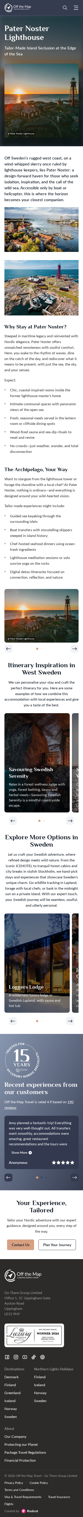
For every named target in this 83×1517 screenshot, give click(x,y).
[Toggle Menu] (76, 7)
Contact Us (20, 1244)
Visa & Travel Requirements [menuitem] (22, 1497)
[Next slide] (75, 649)
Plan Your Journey (57, 1244)
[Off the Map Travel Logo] (17, 7)
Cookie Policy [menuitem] (39, 1483)
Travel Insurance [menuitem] (59, 1497)
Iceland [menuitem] (9, 1400)
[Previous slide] (8, 649)
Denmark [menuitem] (11, 1376)
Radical (29, 1511)
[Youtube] (24, 1357)
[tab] (37, 649)
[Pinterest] (42, 1357)
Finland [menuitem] (10, 1384)
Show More (19, 1152)
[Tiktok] (33, 1357)
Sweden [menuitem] (10, 1416)
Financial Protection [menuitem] (20, 1460)
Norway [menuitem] (10, 1408)
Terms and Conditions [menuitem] (19, 1490)
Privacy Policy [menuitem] (13, 1483)
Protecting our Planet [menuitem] (21, 1444)
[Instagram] (16, 1357)
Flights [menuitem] (8, 1504)
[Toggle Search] (65, 7)
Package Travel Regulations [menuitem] (25, 1452)
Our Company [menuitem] (15, 1436)
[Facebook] (7, 1357)
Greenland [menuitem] (12, 1392)
